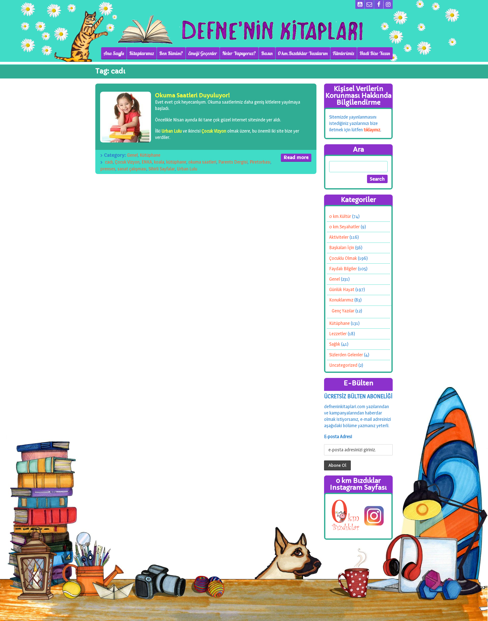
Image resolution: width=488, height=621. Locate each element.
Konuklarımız (341, 299)
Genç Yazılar (343, 310)
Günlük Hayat (341, 289)
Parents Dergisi (233, 162)
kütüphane (176, 162)
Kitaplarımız (141, 53)
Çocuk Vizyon (214, 131)
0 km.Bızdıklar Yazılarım (303, 53)
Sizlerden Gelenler (346, 354)
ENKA (147, 162)
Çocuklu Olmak (343, 258)
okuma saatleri (202, 162)
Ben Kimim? (171, 53)
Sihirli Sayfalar (161, 168)
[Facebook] (378, 4)
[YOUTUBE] (359, 4)
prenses (107, 168)
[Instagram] (388, 4)
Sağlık (334, 344)
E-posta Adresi (338, 436)
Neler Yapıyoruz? (239, 53)
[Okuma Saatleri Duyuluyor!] (125, 117)
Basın (267, 53)
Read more (296, 157)
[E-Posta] (369, 4)
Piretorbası (260, 162)
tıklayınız (372, 129)
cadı (109, 162)
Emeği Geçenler (202, 53)
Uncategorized (343, 365)
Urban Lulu (171, 131)
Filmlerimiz (343, 53)
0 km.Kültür (340, 216)
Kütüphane (150, 155)
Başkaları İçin (341, 247)
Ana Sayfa (113, 53)
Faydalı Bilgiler (343, 268)
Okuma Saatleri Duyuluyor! (192, 95)
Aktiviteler (338, 237)
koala (159, 162)
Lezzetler (338, 333)
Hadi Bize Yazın (374, 53)
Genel (132, 155)
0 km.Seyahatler (344, 226)
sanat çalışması (131, 168)
